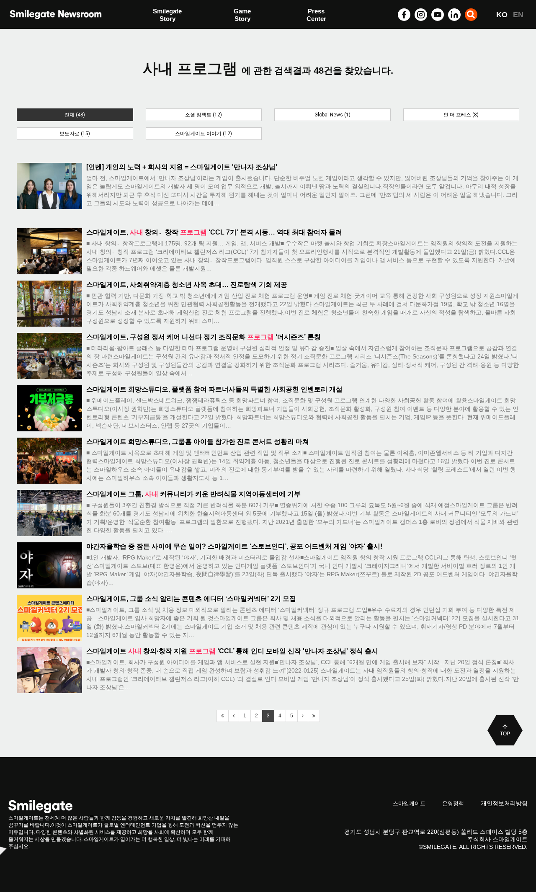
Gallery (317, 15)
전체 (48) (74, 115)
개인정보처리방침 (504, 803)
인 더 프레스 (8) (461, 115)
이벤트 (162, 32)
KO (502, 14)
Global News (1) (332, 115)
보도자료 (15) (74, 134)
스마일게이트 (409, 803)
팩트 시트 (166, 15)
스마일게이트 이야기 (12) (203, 134)
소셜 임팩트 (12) (203, 115)
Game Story (242, 15)
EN (518, 14)
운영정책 (453, 803)
